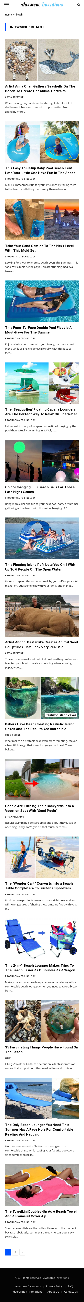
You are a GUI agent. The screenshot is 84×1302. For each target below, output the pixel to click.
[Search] (78, 4)
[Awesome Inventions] (42, 4)
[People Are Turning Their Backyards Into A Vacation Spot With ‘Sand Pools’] (42, 779)
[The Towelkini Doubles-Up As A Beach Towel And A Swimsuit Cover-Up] (42, 1185)
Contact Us (71, 1291)
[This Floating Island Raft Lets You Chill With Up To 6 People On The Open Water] (42, 538)
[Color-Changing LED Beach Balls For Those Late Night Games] (42, 461)
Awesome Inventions (28, 1286)
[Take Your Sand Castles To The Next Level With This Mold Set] (42, 219)
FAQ (70, 1286)
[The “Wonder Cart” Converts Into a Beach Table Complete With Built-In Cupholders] (42, 857)
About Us (53, 1291)
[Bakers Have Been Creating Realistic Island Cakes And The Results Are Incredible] (42, 698)
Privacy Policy (54, 1286)
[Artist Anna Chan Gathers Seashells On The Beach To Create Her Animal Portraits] (42, 60)
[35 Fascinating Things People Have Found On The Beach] (42, 1021)
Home (8, 14)
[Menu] (6, 4)
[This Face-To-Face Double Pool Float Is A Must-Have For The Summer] (42, 301)
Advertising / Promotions (27, 1291)
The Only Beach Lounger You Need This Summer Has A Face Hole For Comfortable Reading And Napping (39, 1129)
